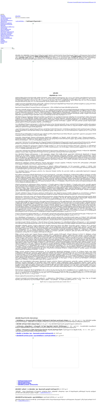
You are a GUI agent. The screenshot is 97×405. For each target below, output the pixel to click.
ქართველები (4, 28)
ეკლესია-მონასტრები (6, 18)
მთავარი (3, 15)
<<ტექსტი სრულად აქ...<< (45, 392)
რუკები (2, 43)
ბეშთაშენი (17, 16)
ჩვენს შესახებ (4, 41)
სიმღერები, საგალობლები (7, 31)
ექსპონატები (4, 21)
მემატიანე (3, 25)
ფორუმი (3, 40)
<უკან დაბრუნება (19, 21)
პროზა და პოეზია (5, 30)
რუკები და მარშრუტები (6, 38)
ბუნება (2, 39)
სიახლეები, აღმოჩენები (6, 33)
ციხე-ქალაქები (4, 19)
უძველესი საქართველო (6, 20)
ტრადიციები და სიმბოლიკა (7, 26)
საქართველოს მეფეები (6, 24)
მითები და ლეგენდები (6, 23)
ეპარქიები (3, 16)
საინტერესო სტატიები (6, 34)
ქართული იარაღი (5, 36)
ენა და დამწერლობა (6, 29)
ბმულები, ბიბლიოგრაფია (7, 35)
